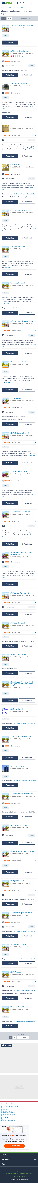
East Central (16, 308)
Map (9, 18)
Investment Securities (8, 1112)
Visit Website (28, 75)
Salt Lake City (12, 7)
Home (2, 7)
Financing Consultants (8, 1114)
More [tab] (3, 1164)
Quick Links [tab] (6, 1159)
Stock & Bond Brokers (8, 1120)
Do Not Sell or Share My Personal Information (19, 1173)
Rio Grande (17, 194)
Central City (17, 780)
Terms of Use (16, 1176)
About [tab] (4, 1155)
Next (24, 1037)
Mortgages (32, 285)
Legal (23, 1176)
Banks (31, 167)
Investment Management (9, 1116)
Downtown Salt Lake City (28, 194)
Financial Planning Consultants (19, 53)
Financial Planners (7, 1111)
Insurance (32, 400)
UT (6, 7)
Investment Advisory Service (18, 28)
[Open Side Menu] (35, 3)
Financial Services (21, 7)
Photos (5, 35)
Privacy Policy (19, 1171)
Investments (32, 86)
